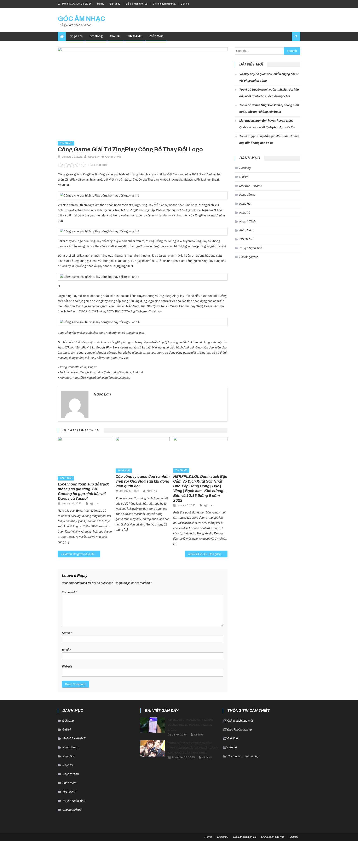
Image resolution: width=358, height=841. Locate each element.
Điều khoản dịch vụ (137, 3)
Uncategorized (248, 257)
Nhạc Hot (245, 203)
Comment (69, 592)
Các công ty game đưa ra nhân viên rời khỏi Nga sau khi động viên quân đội (143, 481)
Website (67, 666)
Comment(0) (113, 156)
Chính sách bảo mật (164, 3)
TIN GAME (134, 36)
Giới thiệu (114, 3)
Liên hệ (185, 3)
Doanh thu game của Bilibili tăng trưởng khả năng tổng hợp (81, 554)
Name (67, 633)
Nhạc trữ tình (247, 221)
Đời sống (96, 36)
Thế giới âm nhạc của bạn (243, 756)
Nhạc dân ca (247, 194)
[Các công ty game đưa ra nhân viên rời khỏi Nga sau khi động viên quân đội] (143, 451)
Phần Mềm (156, 36)
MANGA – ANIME (250, 185)
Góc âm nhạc (81, 18)
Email (66, 649)
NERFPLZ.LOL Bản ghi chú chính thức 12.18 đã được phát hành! (207, 554)
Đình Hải (199, 734)
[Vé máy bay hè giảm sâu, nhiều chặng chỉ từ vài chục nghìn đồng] (152, 725)
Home (100, 3)
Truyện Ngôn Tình (250, 248)
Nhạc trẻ (76, 36)
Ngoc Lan (93, 156)
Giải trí (115, 36)
